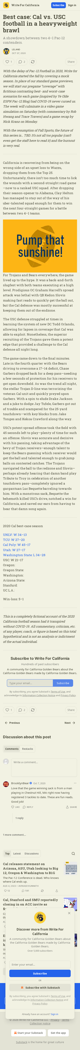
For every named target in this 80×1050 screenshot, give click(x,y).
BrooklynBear (20, 783)
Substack (21, 1042)
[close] (69, 913)
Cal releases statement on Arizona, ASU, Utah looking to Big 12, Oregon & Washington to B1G (30, 868)
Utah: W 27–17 (14, 550)
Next (68, 722)
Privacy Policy (39, 1003)
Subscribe (58, 5)
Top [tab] (7, 853)
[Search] (73, 853)
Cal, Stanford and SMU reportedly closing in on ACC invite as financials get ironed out (30, 904)
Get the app (58, 1033)
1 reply (19, 818)
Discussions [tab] (32, 853)
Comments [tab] (11, 749)
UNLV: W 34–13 (15, 535)
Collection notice (40, 1023)
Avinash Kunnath (28, 886)
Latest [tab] (17, 853)
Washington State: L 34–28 (24, 555)
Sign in (72, 5)
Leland (16, 49)
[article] (40, 877)
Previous (14, 722)
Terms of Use (58, 996)
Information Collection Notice (47, 999)
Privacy (55, 1020)
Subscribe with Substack (42, 987)
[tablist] (19, 749)
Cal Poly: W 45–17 (17, 545)
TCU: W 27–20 (14, 540)
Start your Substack (30, 1033)
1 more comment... (14, 834)
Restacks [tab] (27, 749)
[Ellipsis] (75, 783)
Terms (65, 1020)
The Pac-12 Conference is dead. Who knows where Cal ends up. (31, 879)
